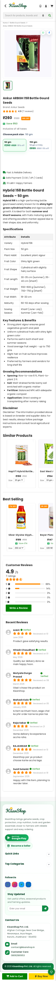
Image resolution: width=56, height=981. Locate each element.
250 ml (18, 548)
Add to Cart (16, 976)
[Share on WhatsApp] (43, 32)
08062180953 (18, 955)
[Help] (51, 971)
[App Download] (40, 6)
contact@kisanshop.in (23, 947)
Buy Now (42, 976)
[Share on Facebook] (49, 32)
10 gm (18, 480)
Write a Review (18, 608)
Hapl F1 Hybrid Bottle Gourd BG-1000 (29, 471)
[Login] (46, 6)
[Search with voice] (43, 15)
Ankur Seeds (18, 107)
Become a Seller (20, 845)
